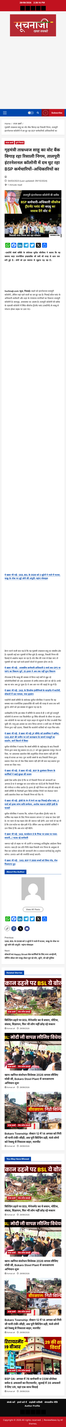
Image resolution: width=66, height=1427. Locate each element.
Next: (31, 954)
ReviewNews (50, 1419)
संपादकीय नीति (51, 1402)
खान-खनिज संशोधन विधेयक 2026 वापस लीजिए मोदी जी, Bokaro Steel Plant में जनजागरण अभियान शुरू (31, 1079)
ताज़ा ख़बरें (9, 142)
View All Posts (33, 909)
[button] (5, 112)
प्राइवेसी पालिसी (35, 1402)
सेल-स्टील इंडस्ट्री (24, 1011)
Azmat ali (11, 1028)
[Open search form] (38, 113)
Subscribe (56, 112)
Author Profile (32, 1405)
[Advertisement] (33, 71)
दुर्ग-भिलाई (19, 142)
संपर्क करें (11, 1402)
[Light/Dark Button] (31, 112)
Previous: (32, 941)
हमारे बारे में (22, 1402)
